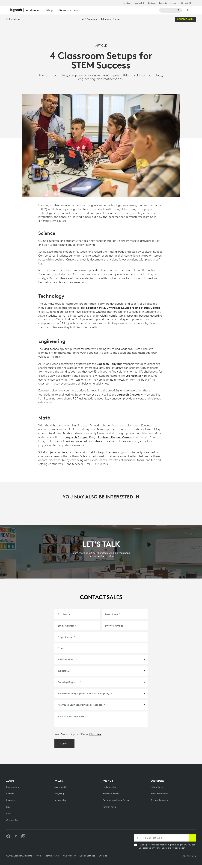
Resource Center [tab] (70, 10)
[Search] (170, 10)
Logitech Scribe (136, 375)
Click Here (95, 734)
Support (173, 3)
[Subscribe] (192, 838)
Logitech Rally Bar (109, 364)
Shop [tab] (49, 10)
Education (163, 3)
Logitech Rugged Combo (115, 437)
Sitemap (103, 855)
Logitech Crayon (128, 394)
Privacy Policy (69, 855)
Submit (64, 743)
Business (151, 3)
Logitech (127, 3)
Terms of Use (52, 855)
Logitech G (139, 3)
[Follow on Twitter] (16, 836)
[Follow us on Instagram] (23, 836)
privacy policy (177, 847)
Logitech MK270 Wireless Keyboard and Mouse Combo (123, 308)
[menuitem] (89, 19)
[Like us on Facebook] (8, 836)
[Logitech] (26, 10)
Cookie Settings (87, 855)
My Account (188, 10)
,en (188, 3)
